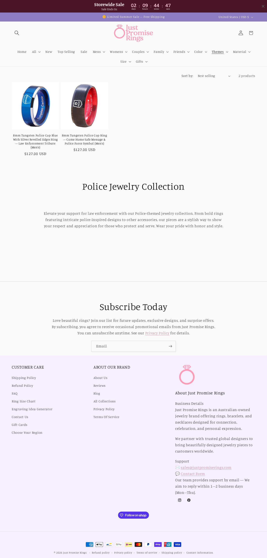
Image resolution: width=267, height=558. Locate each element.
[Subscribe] (170, 346)
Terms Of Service (106, 417)
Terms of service (147, 552)
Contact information (199, 552)
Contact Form (193, 473)
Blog (96, 394)
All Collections (104, 401)
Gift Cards (19, 425)
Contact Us (20, 417)
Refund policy (101, 552)
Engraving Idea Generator (32, 409)
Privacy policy (123, 552)
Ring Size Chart (24, 401)
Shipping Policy (24, 378)
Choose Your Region (27, 433)
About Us (100, 378)
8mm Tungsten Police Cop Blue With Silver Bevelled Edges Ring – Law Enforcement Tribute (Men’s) (35, 141)
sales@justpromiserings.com (206, 467)
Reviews (99, 386)
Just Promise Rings (75, 552)
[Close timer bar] (263, 6)
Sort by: (187, 76)
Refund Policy (22, 386)
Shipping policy (172, 552)
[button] (17, 33)
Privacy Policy (157, 333)
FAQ (15, 394)
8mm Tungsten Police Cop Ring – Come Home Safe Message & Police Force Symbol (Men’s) (84, 139)
